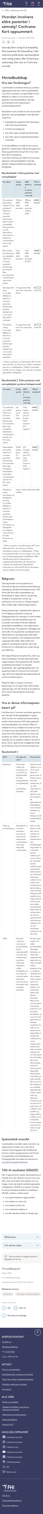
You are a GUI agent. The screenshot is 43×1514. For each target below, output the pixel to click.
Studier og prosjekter (10, 1402)
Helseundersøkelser (9, 1419)
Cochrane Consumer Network (14, 1162)
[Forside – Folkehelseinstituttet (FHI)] (6, 3)
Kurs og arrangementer (11, 1369)
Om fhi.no (6, 1495)
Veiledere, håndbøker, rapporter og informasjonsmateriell (15, 1408)
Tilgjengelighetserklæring (12, 1500)
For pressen (6, 1389)
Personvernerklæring (10, 1505)
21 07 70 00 (10, 1351)
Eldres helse (8, 1294)
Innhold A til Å (7, 1424)
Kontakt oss (6, 1342)
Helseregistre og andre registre (14, 1414)
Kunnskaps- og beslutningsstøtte (28, 1294)
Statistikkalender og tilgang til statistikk (17, 1374)
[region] (21, 1258)
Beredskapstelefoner (10, 1347)
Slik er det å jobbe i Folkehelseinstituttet (17, 1379)
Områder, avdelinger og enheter (14, 1384)
